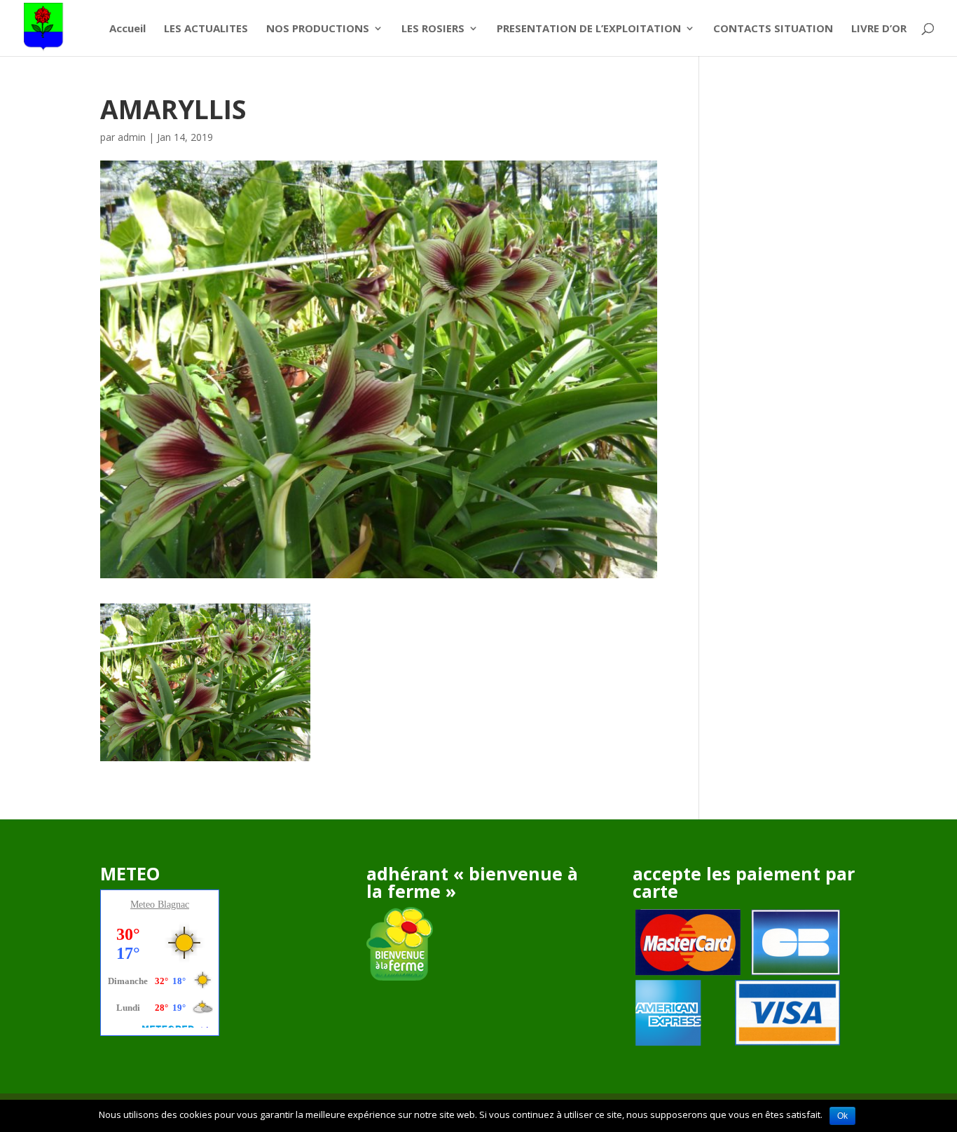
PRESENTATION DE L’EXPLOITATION (589, 29)
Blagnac (173, 904)
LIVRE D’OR (879, 29)
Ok (842, 1116)
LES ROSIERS (432, 29)
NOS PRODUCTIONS (317, 29)
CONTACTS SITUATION (773, 29)
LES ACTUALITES (206, 29)
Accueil (127, 29)
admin (132, 137)
